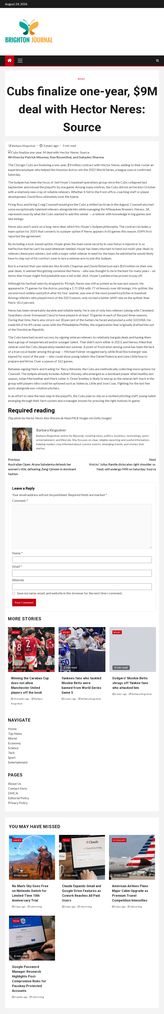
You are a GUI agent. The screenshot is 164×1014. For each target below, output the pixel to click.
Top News (15, 733)
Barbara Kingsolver (24, 145)
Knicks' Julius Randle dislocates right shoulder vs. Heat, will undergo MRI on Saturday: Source (122, 464)
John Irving (36, 906)
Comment (20, 500)
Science (13, 748)
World (12, 738)
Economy (14, 743)
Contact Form (17, 788)
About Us (14, 783)
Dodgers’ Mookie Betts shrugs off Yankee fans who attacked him (130, 683)
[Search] (157, 60)
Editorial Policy (18, 798)
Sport (81, 78)
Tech (11, 753)
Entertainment (18, 762)
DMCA (13, 793)
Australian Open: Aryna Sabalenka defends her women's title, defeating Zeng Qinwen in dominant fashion (42, 467)
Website (18, 580)
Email (17, 566)
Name (17, 553)
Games (17, 840)
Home (12, 729)
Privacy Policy (18, 803)
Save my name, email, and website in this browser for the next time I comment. (69, 593)
